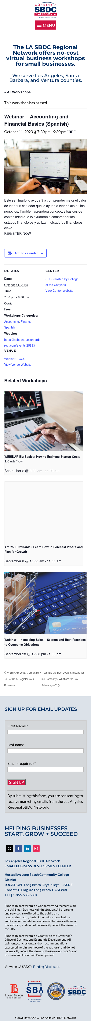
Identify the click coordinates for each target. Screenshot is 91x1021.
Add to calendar (26, 253)
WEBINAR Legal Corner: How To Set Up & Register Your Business (22, 679)
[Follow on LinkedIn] (27, 848)
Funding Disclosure (46, 966)
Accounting (11, 321)
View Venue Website (18, 364)
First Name (17, 726)
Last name (15, 744)
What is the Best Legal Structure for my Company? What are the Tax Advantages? (62, 679)
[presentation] (43, 421)
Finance (26, 321)
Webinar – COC (14, 359)
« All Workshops (17, 92)
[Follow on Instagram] (36, 848)
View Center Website (59, 290)
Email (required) (21, 763)
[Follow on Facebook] (9, 848)
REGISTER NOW (17, 233)
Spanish (9, 327)
